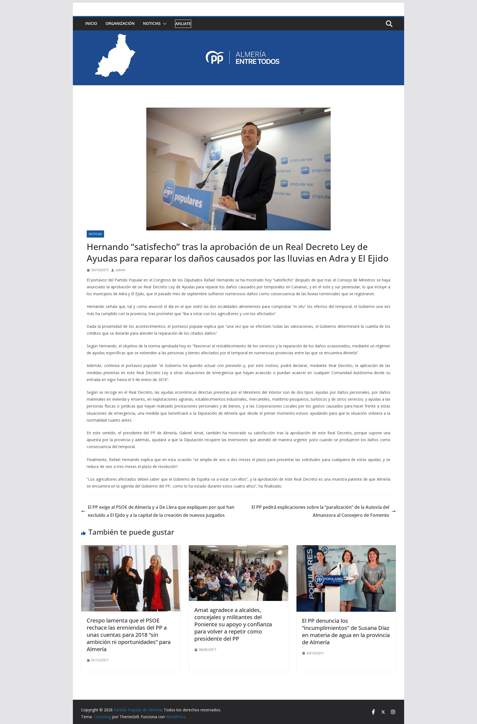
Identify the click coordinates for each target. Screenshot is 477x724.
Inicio (91, 23)
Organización (120, 23)
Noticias (152, 23)
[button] (164, 24)
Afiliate (183, 23)
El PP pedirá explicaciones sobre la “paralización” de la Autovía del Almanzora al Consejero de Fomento (320, 511)
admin (120, 270)
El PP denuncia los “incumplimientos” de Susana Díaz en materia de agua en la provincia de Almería (346, 631)
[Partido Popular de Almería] (238, 34)
